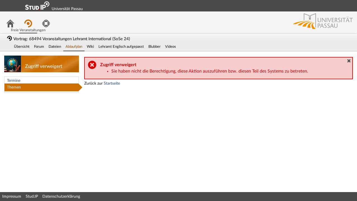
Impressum (11, 196)
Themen (14, 87)
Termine (13, 81)
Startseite (112, 83)
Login (350, 6)
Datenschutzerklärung (61, 196)
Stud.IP (32, 196)
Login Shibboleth (321, 6)
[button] (349, 61)
